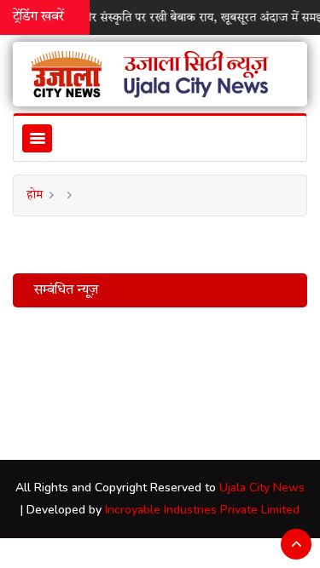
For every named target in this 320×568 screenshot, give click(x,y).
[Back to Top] (296, 544)
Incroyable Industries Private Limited (202, 510)
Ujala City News (262, 487)
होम (34, 195)
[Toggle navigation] (37, 138)
